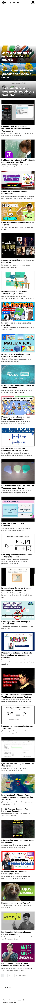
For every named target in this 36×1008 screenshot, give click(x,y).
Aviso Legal (7, 987)
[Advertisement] (18, 25)
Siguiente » (22, 975)
